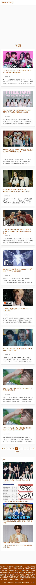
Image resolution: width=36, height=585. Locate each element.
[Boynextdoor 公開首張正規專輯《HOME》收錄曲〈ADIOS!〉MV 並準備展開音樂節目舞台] (18, 218)
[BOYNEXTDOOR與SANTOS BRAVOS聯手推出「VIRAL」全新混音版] (18, 258)
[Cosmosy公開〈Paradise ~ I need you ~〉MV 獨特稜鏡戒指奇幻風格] (18, 59)
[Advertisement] (18, 23)
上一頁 (3, 448)
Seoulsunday (8, 2)
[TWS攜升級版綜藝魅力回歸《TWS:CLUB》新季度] (18, 511)
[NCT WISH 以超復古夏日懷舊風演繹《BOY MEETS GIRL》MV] (18, 337)
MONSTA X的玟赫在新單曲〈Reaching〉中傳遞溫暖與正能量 (17, 389)
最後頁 (17, 452)
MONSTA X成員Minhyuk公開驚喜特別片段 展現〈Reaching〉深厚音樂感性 (17, 429)
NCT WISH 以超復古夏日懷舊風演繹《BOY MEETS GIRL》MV (17, 349)
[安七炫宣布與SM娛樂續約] (18, 533)
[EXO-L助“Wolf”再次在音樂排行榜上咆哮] (18, 492)
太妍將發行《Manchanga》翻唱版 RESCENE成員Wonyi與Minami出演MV (16, 190)
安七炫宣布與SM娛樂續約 (11, 542)
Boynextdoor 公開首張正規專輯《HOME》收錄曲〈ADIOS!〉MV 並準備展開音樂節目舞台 (17, 231)
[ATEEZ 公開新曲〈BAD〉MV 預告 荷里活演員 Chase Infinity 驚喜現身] (18, 139)
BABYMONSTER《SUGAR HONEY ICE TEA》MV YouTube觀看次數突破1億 (17, 111)
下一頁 (32, 448)
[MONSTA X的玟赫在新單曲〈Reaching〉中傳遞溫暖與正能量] (18, 377)
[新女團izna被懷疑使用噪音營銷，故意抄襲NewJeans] (18, 470)
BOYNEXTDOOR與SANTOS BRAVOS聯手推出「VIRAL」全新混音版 (18, 270)
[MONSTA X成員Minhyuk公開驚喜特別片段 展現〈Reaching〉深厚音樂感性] (18, 417)
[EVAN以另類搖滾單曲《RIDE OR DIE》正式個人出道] (18, 297)
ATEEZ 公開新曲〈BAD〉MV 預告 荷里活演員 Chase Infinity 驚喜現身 (18, 151)
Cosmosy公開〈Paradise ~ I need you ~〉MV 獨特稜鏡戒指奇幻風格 (17, 71)
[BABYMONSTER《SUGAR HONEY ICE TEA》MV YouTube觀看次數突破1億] (18, 99)
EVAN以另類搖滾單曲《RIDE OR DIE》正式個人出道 (17, 309)
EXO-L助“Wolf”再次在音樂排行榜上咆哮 (15, 501)
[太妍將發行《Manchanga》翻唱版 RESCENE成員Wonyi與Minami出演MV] (18, 178)
